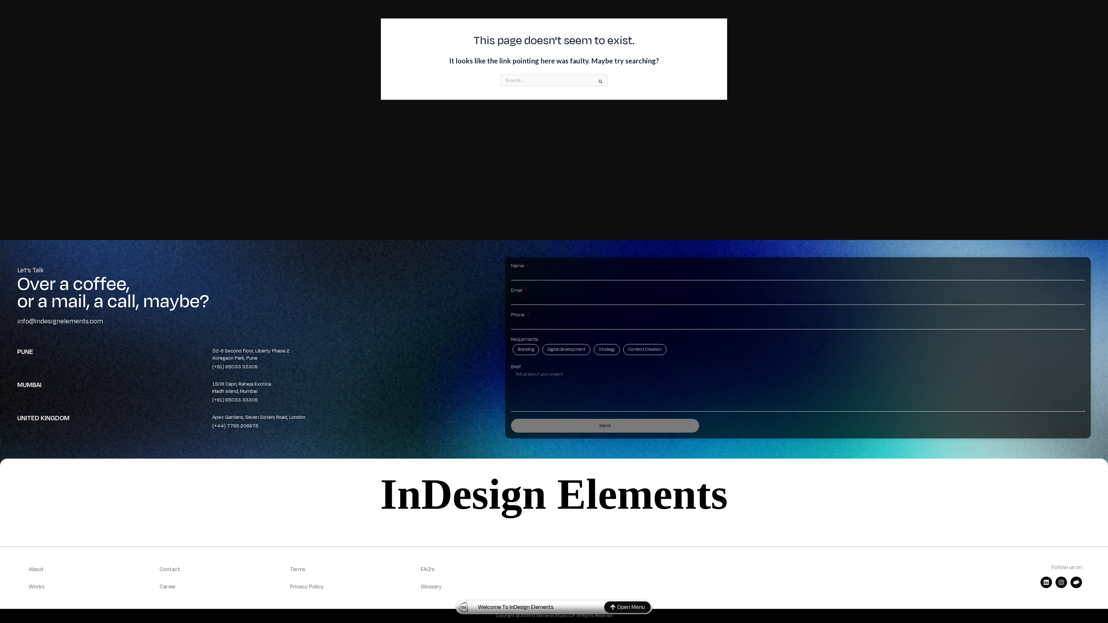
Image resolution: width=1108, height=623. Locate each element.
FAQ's (427, 569)
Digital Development (566, 349)
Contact (170, 569)
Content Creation (645, 349)
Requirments (524, 339)
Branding (526, 349)
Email (517, 290)
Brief (516, 367)
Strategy (607, 349)
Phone (518, 315)
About (36, 569)
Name (518, 266)
